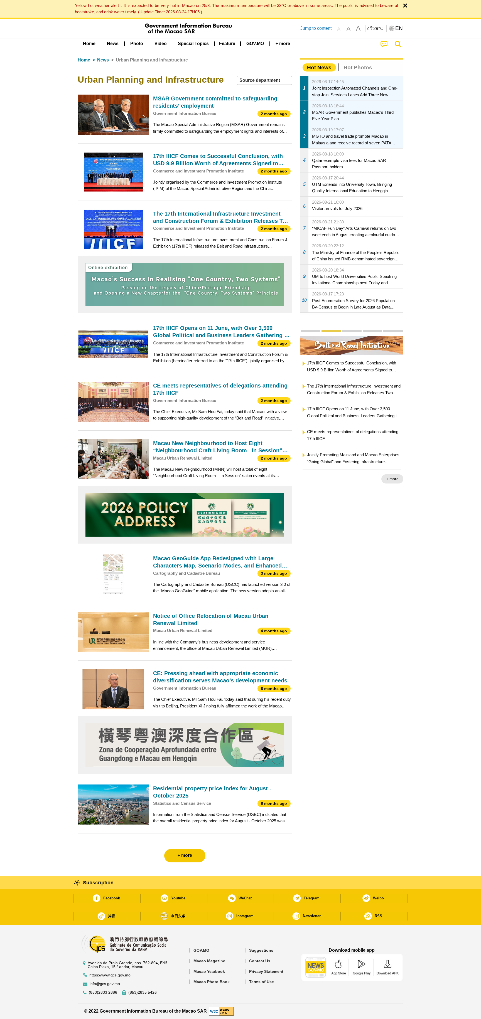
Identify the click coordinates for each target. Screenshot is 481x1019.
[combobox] (264, 80)
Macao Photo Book (211, 981)
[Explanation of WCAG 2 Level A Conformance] (221, 1010)
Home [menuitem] (89, 43)
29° (378, 28)
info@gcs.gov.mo (105, 984)
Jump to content (316, 28)
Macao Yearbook (209, 971)
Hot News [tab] (319, 67)
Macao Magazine (209, 961)
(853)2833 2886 (103, 992)
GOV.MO (201, 950)
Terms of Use (261, 981)
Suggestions (261, 950)
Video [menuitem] (160, 43)
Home (84, 60)
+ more (392, 479)
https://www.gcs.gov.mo (110, 975)
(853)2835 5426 (142, 992)
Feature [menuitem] (227, 43)
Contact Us (259, 961)
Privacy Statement (266, 971)
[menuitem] (113, 43)
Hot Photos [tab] (357, 67)
